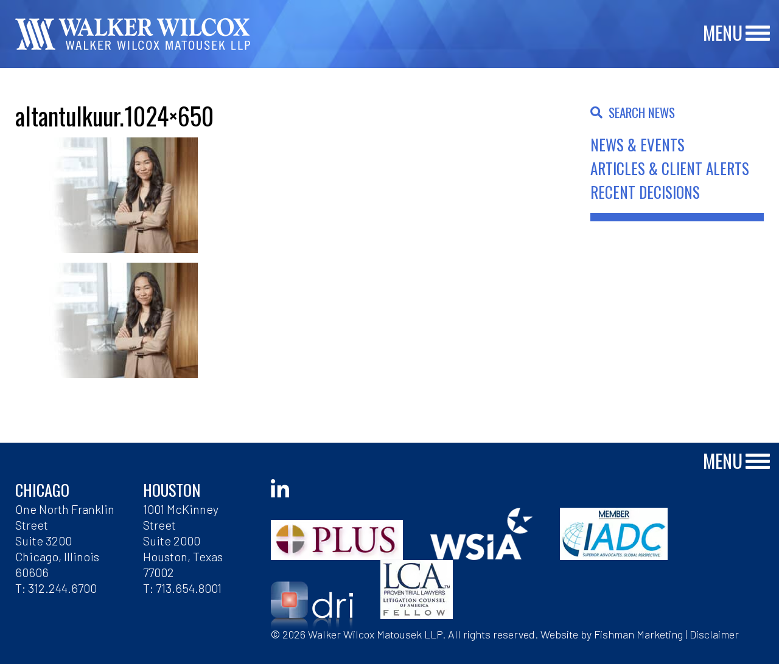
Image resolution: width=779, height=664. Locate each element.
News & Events (637, 144)
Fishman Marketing (638, 634)
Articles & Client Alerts (669, 168)
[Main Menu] (758, 33)
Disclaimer (714, 634)
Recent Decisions (645, 192)
